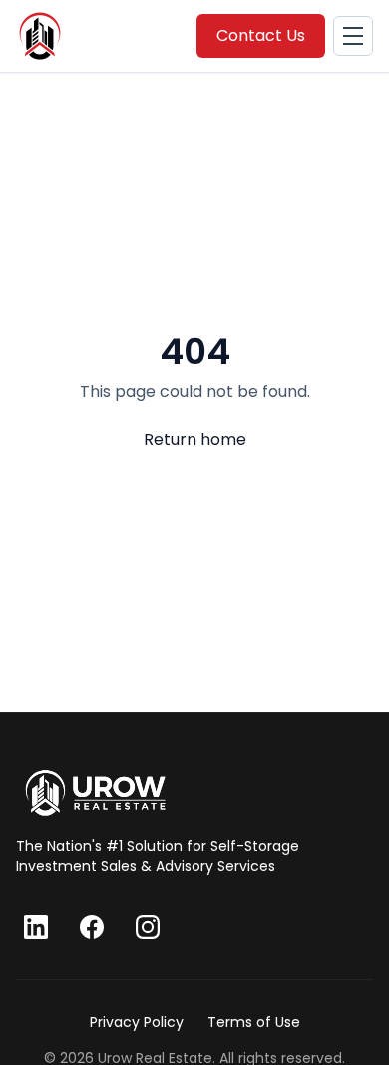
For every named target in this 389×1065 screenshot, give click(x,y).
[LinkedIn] (36, 927)
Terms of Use (253, 1022)
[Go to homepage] (95, 793)
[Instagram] (148, 927)
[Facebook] (92, 927)
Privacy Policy (137, 1022)
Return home (195, 439)
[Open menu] (353, 36)
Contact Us (260, 35)
